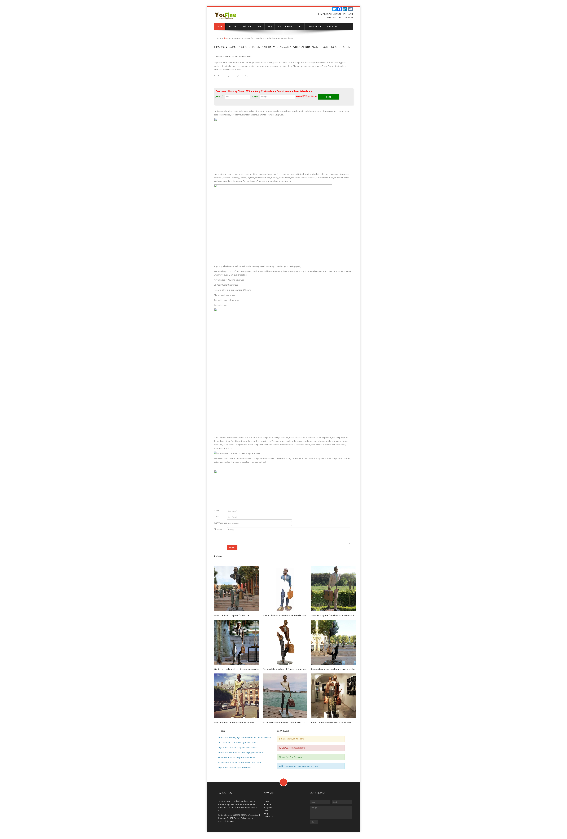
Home (219, 26)
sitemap (230, 821)
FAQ (300, 26)
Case (259, 26)
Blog (270, 26)
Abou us (232, 26)
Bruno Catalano (285, 26)
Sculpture (246, 26)
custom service (314, 26)
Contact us (332, 26)
